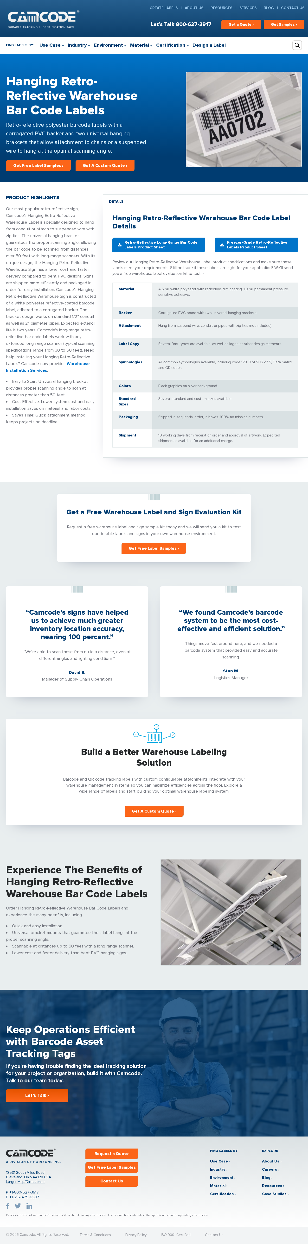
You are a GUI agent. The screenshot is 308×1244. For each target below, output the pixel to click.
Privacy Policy (136, 1235)
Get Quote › (241, 24)
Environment (108, 45)
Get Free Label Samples (112, 1167)
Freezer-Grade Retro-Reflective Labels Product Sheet (257, 245)
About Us (194, 8)
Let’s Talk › (37, 1095)
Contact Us (292, 8)
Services (248, 8)
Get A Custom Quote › (105, 165)
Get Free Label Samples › (38, 165)
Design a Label (209, 45)
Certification (170, 45)
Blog (269, 8)
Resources (221, 8)
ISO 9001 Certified (176, 1235)
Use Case (50, 45)
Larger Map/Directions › (25, 1181)
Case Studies (274, 1194)
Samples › (284, 24)
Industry (77, 45)
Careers (269, 1169)
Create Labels (164, 8)
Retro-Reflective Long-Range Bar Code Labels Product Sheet (161, 245)
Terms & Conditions (95, 1235)
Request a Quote (112, 1153)
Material (139, 45)
